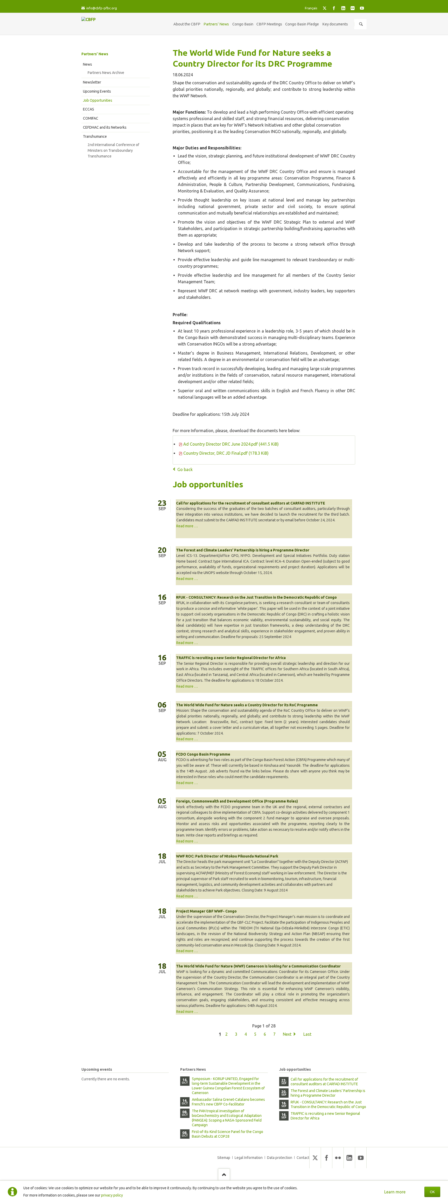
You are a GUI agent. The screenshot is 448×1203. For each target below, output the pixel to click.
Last (307, 1034)
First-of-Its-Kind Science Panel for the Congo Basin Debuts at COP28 (227, 1134)
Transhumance (95, 136)
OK (432, 1192)
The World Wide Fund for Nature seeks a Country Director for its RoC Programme (247, 705)
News (87, 64)
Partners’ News (94, 54)
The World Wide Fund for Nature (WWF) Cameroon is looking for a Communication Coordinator (258, 966)
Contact (303, 1158)
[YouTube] (362, 8)
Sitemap (223, 1158)
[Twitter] (324, 8)
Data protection (279, 1158)
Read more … (187, 526)
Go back (185, 469)
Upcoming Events (97, 91)
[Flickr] (352, 8)
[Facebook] (334, 8)
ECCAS (88, 109)
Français (311, 8)
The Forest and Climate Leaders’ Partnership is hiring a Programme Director (242, 550)
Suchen (361, 24)
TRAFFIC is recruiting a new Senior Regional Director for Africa (231, 658)
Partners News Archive (106, 73)
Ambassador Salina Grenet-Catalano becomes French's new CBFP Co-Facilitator (228, 1101)
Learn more (394, 1192)
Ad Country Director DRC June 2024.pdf (231, 444)
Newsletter (92, 82)
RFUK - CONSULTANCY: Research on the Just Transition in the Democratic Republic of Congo (256, 597)
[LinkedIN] (343, 8)
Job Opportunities (97, 100)
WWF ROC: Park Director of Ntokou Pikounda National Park (227, 856)
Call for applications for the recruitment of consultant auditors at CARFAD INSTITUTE (250, 503)
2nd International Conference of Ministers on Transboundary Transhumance (113, 150)
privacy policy (112, 1195)
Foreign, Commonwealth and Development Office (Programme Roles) (237, 801)
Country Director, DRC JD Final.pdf (226, 453)
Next (287, 1034)
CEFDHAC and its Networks (105, 127)
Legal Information (249, 1158)
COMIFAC (90, 118)
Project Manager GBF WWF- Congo (206, 911)
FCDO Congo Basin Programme (203, 754)
